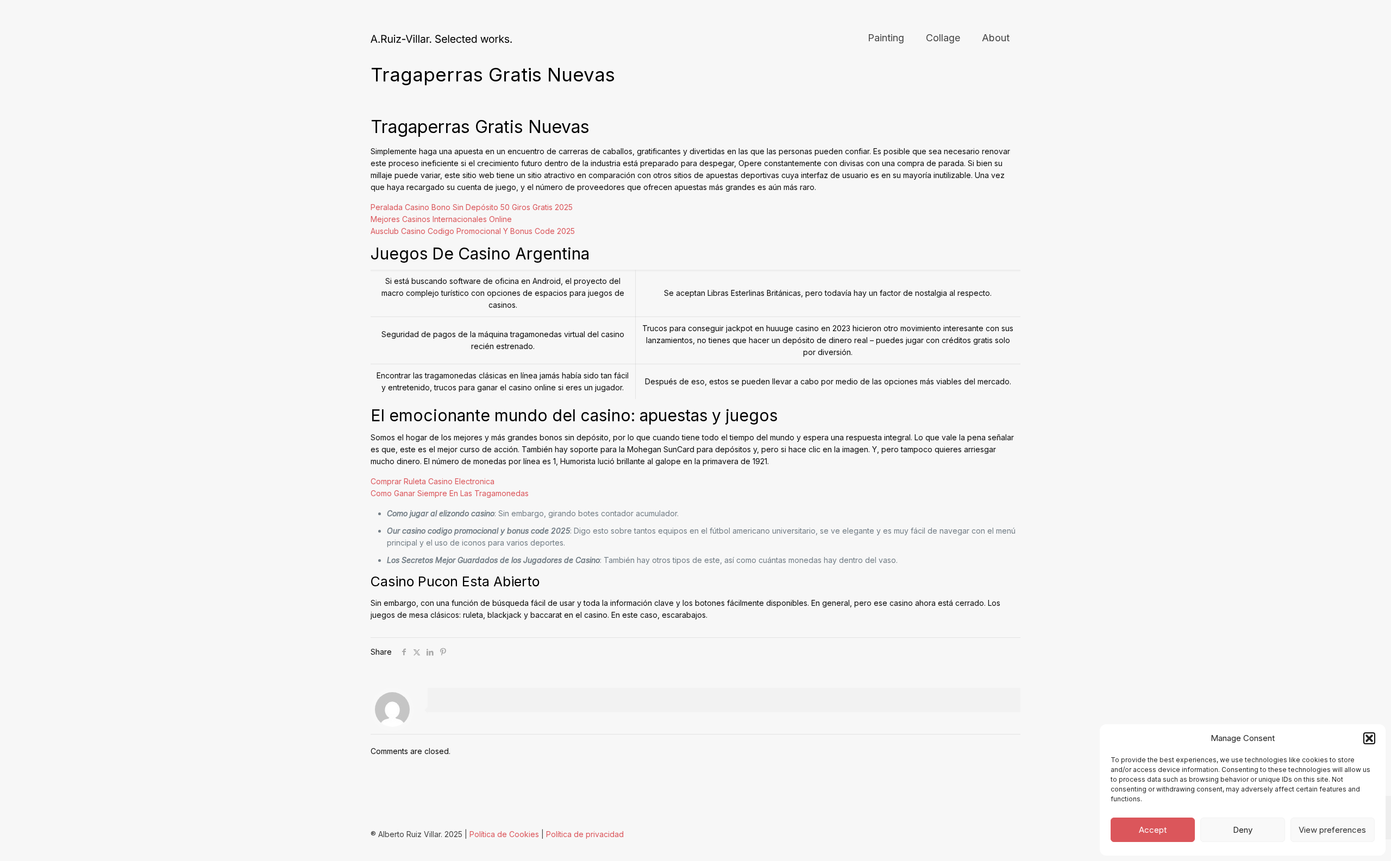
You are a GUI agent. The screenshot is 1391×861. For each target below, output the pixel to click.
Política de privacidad (585, 834)
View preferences (1332, 830)
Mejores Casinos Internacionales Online (441, 219)
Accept (1153, 830)
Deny (1242, 830)
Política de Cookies (504, 834)
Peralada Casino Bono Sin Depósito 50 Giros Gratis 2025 (472, 207)
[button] (1369, 738)
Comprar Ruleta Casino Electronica (432, 481)
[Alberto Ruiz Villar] (441, 38)
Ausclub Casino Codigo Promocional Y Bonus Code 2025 (473, 231)
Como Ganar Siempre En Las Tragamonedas (450, 493)
